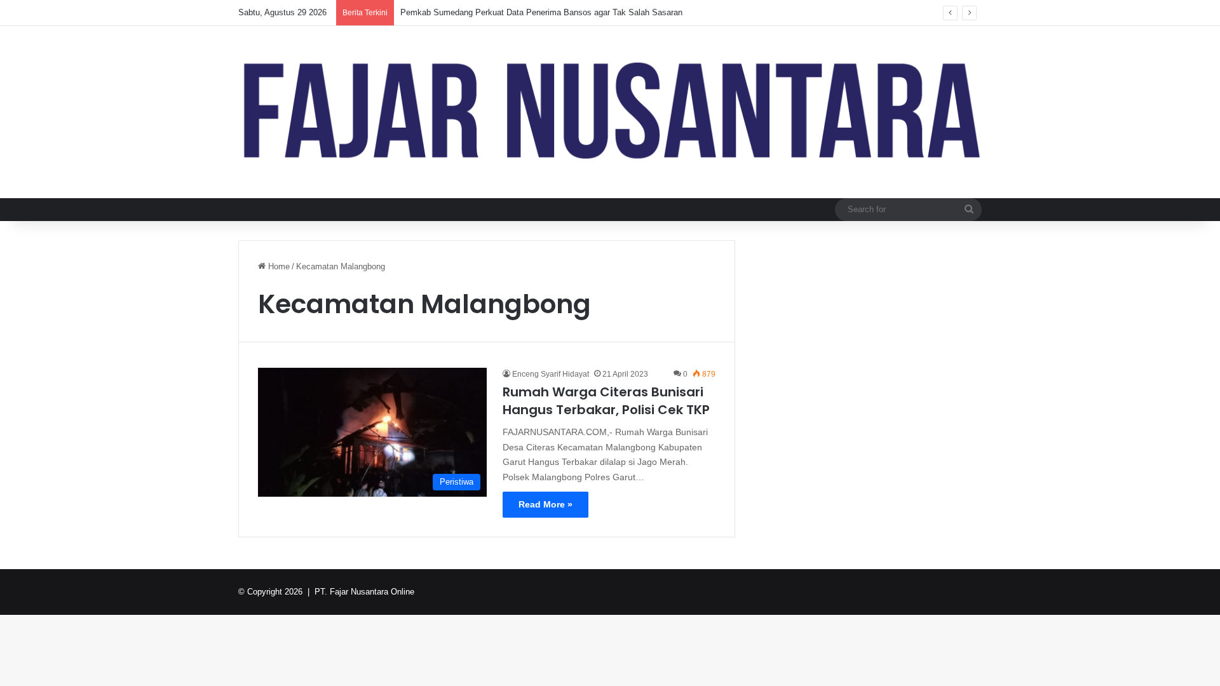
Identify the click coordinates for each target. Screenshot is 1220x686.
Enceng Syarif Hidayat (550, 374)
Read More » (545, 504)
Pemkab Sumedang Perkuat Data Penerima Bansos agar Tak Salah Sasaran (541, 12)
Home (278, 266)
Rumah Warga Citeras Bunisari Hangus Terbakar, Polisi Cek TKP (606, 401)
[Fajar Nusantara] (610, 112)
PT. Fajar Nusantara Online (364, 591)
